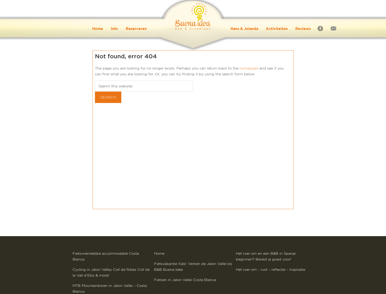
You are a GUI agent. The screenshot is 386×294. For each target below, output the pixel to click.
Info (114, 29)
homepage (248, 68)
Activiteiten (277, 29)
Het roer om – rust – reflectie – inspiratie (270, 269)
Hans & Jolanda (244, 29)
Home (97, 29)
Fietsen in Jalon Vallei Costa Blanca (185, 280)
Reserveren (136, 29)
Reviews (303, 29)
